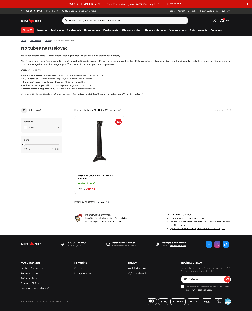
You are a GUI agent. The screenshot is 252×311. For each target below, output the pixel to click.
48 (107, 202)
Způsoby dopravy (30, 273)
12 (98, 202)
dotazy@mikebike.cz (118, 218)
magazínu (176, 214)
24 (102, 202)
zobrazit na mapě (178, 245)
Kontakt (181, 11)
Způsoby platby (29, 278)
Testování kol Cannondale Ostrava (187, 218)
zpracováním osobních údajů (199, 290)
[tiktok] (226, 244)
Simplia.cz (67, 301)
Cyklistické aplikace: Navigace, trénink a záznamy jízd (197, 228)
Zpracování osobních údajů (35, 288)
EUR (229, 11)
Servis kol (192, 11)
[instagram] (217, 244)
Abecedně (115, 110)
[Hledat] (65, 20)
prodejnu (83, 11)
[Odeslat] (227, 279)
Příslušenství (35, 40)
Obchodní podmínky (32, 268)
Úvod (23, 40)
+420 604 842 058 (111, 221)
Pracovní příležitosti (31, 283)
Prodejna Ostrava (83, 273)
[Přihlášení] (214, 20)
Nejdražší (103, 110)
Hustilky (48, 40)
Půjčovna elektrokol (209, 11)
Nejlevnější (90, 110)
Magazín (171, 11)
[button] (247, 4)
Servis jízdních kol (137, 268)
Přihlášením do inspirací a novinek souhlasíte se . (207, 288)
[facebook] (209, 244)
